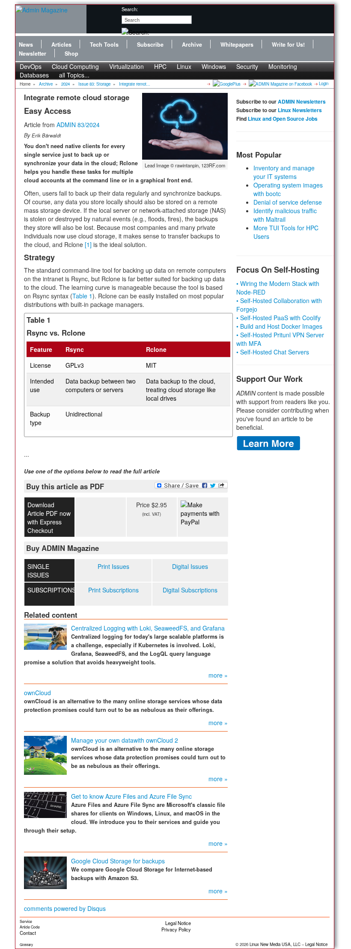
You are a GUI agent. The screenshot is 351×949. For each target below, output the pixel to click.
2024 (65, 84)
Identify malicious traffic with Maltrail (285, 214)
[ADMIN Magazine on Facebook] (279, 83)
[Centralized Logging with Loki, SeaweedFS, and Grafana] (45, 635)
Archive (192, 44)
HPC (160, 66)
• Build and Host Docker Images (279, 326)
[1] (88, 244)
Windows (214, 66)
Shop (71, 53)
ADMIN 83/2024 (78, 124)
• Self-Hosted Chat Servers (272, 352)
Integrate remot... (134, 84)
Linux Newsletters (300, 110)
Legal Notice (178, 922)
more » (218, 675)
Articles (61, 44)
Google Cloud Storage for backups (118, 861)
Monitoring (282, 66)
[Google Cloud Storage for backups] (45, 872)
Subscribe (150, 44)
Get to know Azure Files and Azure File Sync (131, 796)
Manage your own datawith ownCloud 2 (124, 740)
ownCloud (37, 692)
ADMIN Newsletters (302, 101)
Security (247, 66)
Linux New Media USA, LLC (275, 944)
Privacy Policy (176, 929)
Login (323, 83)
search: (130, 9)
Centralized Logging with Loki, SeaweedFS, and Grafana (148, 628)
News (26, 44)
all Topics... (74, 75)
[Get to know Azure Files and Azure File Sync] (45, 804)
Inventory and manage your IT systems (284, 172)
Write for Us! (288, 44)
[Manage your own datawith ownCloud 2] (45, 754)
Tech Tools (104, 44)
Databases (34, 75)
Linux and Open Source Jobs (283, 118)
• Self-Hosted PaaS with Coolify (278, 317)
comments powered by (65, 908)
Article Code (30, 927)
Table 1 (82, 296)
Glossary (26, 944)
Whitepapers (236, 44)
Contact (28, 932)
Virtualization (126, 66)
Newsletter (32, 53)
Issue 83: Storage (94, 84)
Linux (184, 66)
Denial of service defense (287, 202)
